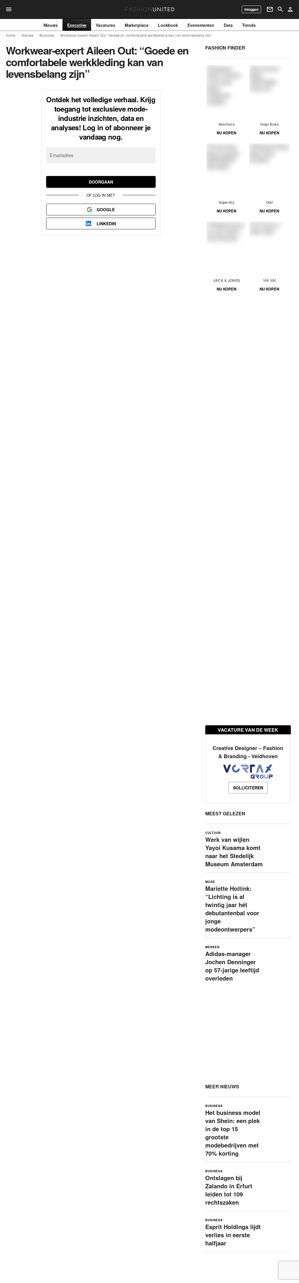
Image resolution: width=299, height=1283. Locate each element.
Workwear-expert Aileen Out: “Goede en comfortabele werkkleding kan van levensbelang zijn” (136, 35)
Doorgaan (101, 182)
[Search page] (280, 9)
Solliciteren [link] (248, 788)
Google (106, 209)
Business (46, 35)
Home (11, 35)
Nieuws (28, 35)
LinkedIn (106, 223)
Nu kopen (226, 132)
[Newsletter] (270, 9)
